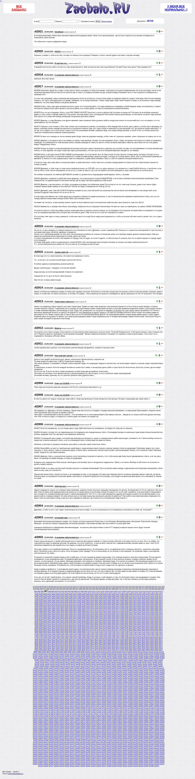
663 (57, 630)
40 (153, 587)
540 (45, 622)
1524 (83, 694)
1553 (104, 696)
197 (117, 598)
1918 (51, 726)
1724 (83, 710)
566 (156, 622)
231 (134, 600)
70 (120, 589)
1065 (35, 658)
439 (126, 614)
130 (87, 594)
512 (53, 620)
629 (40, 628)
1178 (104, 666)
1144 (57, 664)
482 (53, 618)
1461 (146, 688)
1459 (136, 688)
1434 (136, 686)
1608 (130, 700)
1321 (67, 678)
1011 (145, 652)
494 (104, 618)
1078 (104, 658)
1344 (56, 680)
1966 (41, 730)
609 (83, 626)
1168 (52, 666)
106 (115, 592)
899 (40, 646)
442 (139, 614)
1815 (35, 718)
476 (156, 616)
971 (92, 650)
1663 (157, 704)
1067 (46, 658)
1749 (83, 712)
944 (104, 648)
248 (79, 602)
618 (122, 626)
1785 (141, 714)
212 (53, 600)
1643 (51, 704)
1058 (130, 656)
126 (70, 594)
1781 (120, 714)
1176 (93, 666)
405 (109, 612)
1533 (130, 694)
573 (57, 624)
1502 (99, 692)
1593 (51, 700)
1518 (51, 694)
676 (113, 630)
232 (139, 600)
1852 (99, 720)
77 (143, 589)
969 (83, 650)
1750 (88, 712)
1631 (120, 702)
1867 (46, 722)
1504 (109, 692)
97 (79, 592)
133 (100, 594)
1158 (129, 664)
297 (160, 604)
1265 (35, 674)
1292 (46, 676)
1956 (120, 728)
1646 (67, 704)
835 (152, 640)
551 (92, 622)
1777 (99, 714)
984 (147, 650)
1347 (72, 680)
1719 (56, 710)
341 (92, 608)
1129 (108, 662)
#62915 (58, 52)
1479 (109, 690)
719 (40, 634)
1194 (56, 668)
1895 (62, 724)
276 (70, 604)
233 (143, 600)
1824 (83, 718)
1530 (114, 694)
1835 (141, 718)
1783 (130, 714)
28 (114, 587)
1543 (51, 696)
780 (45, 638)
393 (58, 612)
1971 (67, 730)
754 (62, 636)
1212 (151, 668)
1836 (146, 718)
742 (139, 634)
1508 (130, 692)
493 (100, 618)
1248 (78, 672)
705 (109, 632)
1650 (88, 704)
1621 (67, 702)
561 (134, 622)
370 (87, 610)
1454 (109, 688)
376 (113, 610)
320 (130, 606)
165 (109, 596)
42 (160, 587)
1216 (41, 670)
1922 (72, 726)
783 (57, 638)
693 (58, 632)
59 (84, 589)
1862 (151, 720)
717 (160, 632)
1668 (51, 706)
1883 (130, 722)
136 (113, 594)
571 (49, 624)
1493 (51, 692)
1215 (35, 670)
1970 (62, 730)
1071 (67, 658)
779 (40, 638)
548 (79, 622)
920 (130, 646)
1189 (160, 666)
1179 (109, 666)
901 (49, 646)
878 (79, 644)
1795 (62, 716)
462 (96, 616)
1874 (83, 722)
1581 (120, 698)
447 (160, 614)
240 (45, 602)
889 (126, 644)
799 (126, 638)
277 (75, 604)
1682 (125, 706)
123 (57, 594)
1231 (120, 670)
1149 (83, 664)
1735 (141, 710)
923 (143, 646)
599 (40, 626)
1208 (130, 668)
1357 (125, 680)
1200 (87, 668)
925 (152, 646)
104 (106, 592)
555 (109, 622)
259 (126, 602)
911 (92, 646)
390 (45, 612)
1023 (78, 654)
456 (70, 616)
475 (152, 616)
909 (83, 646)
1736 (146, 710)
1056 (120, 656)
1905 (114, 724)
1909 (136, 724)
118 (36, 594)
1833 (130, 718)
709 (126, 632)
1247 (72, 672)
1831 (120, 718)
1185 (140, 666)
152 (53, 596)
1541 (41, 696)
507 (160, 618)
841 (49, 642)
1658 (130, 704)
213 (57, 600)
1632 (125, 702)
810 (45, 640)
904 (62, 646)
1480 (114, 690)
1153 (104, 664)
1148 (78, 664)
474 (147, 616)
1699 (83, 708)
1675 (88, 706)
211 (49, 600)
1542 (46, 696)
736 (113, 634)
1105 (115, 660)
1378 (104, 682)
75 (136, 589)
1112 (150, 660)
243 (57, 602)
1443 (51, 688)
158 (79, 596)
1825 (88, 718)
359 (40, 610)
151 (49, 596)
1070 (62, 658)
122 (53, 594)
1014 (161, 652)
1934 (136, 726)
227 (117, 600)
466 (113, 616)
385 (152, 610)
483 (57, 618)
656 (156, 628)
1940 (35, 728)
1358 (130, 680)
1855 (114, 720)
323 (143, 606)
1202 (98, 668)
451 (49, 616)
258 (122, 602)
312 (96, 606)
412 (139, 612)
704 (105, 632)
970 (87, 650)
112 (140, 592)
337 (75, 608)
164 (104, 596)
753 (57, 636)
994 (61, 652)
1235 (141, 670)
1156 (119, 664)
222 (96, 600)
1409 (136, 684)
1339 (162, 678)
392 (53, 612)
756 (70, 636)
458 (79, 616)
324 (147, 606)
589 (126, 624)
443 (143, 614)
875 (66, 644)
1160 (140, 664)
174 (147, 596)
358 (36, 610)
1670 (62, 706)
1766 (41, 714)
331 (49, 608)
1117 (47, 662)
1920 (62, 726)
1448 (78, 688)
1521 (67, 694)
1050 (88, 656)
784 (62, 638)
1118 (52, 662)
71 (123, 589)
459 (83, 616)
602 (53, 626)
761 (92, 636)
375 (109, 610)
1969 (56, 730)
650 (130, 628)
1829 (109, 718)
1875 (88, 722)
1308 (130, 676)
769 (126, 636)
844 (62, 642)
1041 (41, 656)
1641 (41, 704)
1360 (141, 680)
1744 (56, 712)
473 (143, 616)
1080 (114, 658)
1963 (157, 728)
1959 (136, 728)
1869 (56, 722)
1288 (157, 674)
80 (153, 589)
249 (83, 602)
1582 (125, 698)
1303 (104, 676)
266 (156, 602)
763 (100, 636)
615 (109, 626)
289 (126, 604)
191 (92, 598)
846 (70, 642)
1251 (93, 672)
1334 (136, 678)
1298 (78, 676)
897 (160, 644)
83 (163, 589)
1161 (145, 664)
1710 (141, 708)
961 (49, 650)
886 (113, 644)
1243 (51, 672)
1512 (151, 692)
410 (130, 612)
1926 (93, 726)
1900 (88, 724)
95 (73, 592)
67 (110, 589)
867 (160, 642)
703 (100, 632)
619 (126, 626)
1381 (120, 682)
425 (66, 614)
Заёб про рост (61, 486)
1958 (130, 728)
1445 (62, 688)
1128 (103, 662)
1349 (83, 680)
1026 (93, 654)
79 (149, 589)
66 (107, 589)
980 (130, 650)
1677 (99, 706)
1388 (157, 682)
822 (96, 640)
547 (75, 622)
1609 (136, 700)
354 (147, 608)
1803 (104, 716)
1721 (67, 710)
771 (134, 636)
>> (1, 1)
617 (117, 626)
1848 (78, 720)
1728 (104, 710)
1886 (146, 722)
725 (66, 634)
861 (134, 642)
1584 (136, 698)
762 (96, 636)
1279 (109, 674)
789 (83, 638)
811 (49, 640)
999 (82, 652)
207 (160, 598)
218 (79, 600)
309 (83, 606)
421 (49, 614)
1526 (93, 694)
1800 (88, 716)
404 (105, 612)
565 (152, 622)
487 (75, 618)
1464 (162, 688)
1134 (134, 662)
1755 (114, 712)
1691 (41, 708)
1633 (130, 702)
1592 (46, 700)
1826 (93, 718)
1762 (151, 712)
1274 (83, 674)
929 (40, 648)
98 (83, 592)
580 (87, 624)
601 (49, 626)
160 (87, 596)
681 (134, 630)
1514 (162, 692)
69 (117, 589)
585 (109, 624)
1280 (114, 674)
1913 (157, 724)
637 (75, 628)
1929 (109, 726)
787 (75, 638)
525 (109, 620)
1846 (67, 720)
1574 (83, 698)
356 (156, 608)
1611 (146, 700)
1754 (109, 712)
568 (36, 624)
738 (122, 634)
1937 (151, 726)
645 (109, 628)
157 (75, 596)
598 (36, 626)
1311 (146, 676)
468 (122, 616)
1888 (157, 722)
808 (36, 640)
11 (58, 587)
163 (100, 596)
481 (49, 618)
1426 (93, 686)
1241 (41, 672)
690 (45, 632)
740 (130, 634)
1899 (83, 724)
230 (130, 600)
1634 (136, 702)
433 (100, 614)
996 (69, 652)
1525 (88, 694)
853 (100, 642)
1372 (72, 682)
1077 (99, 658)
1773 (78, 714)
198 (122, 598)
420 (45, 614)
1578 (104, 698)
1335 (141, 678)
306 (70, 606)
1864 (162, 720)
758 (79, 636)
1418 (51, 686)
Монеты (58, 328)
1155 (114, 664)
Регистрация (107, 21)
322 (139, 606)
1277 (99, 674)
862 (139, 642)
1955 (114, 728)
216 (70, 600)
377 (117, 610)
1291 (41, 676)
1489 (162, 690)
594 (147, 624)
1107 (125, 660)
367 (75, 610)
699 (83, 632)
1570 (62, 698)
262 (139, 602)
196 (113, 598)
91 (60, 592)
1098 (79, 660)
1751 (93, 712)
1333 (130, 678)
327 (160, 606)
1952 (99, 728)
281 (92, 604)
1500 (88, 692)
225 (109, 600)
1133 (129, 662)
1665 (35, 706)
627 (160, 626)
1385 (141, 682)
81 (156, 589)
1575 (88, 698)
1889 (162, 722)
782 (53, 638)
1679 (109, 706)
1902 (99, 724)
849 (83, 642)
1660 (141, 704)
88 (50, 592)
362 (53, 610)
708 (122, 632)
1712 (151, 708)
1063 (157, 656)
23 (97, 587)
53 (64, 589)
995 (65, 652)
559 (126, 622)
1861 (146, 720)
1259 (136, 672)
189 (83, 598)
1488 (157, 690)
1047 (72, 656)
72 (126, 589)
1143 (52, 664)
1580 (114, 698)
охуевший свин (61, 518)
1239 (162, 670)
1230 (114, 670)
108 (123, 592)
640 (87, 628)
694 (62, 632)
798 (122, 638)
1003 (103, 652)
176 (156, 596)
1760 (141, 712)
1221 (67, 670)
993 (56, 652)
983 (143, 650)
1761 (146, 712)
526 (113, 620)
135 (109, 594)
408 (122, 612)
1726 (93, 710)
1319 (56, 678)
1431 (120, 686)
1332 (125, 678)
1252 (99, 672)
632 (53, 628)
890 (130, 644)
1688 (157, 706)
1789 (162, 714)
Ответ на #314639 (62, 395)
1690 (35, 708)
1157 (124, 664)
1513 (157, 692)
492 (96, 618)
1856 (120, 720)
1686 (146, 706)
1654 (109, 704)
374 (104, 610)
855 (109, 642)
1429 (109, 686)
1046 (67, 656)
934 (62, 648)
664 (62, 630)
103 (102, 592)
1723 (78, 710)
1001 (93, 652)
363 (57, 610)
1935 (141, 726)
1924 (83, 726)
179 (40, 598)
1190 (36, 668)
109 (128, 592)
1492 (46, 692)
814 (62, 640)
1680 (114, 706)
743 (143, 634)
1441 (41, 688)
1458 (130, 688)
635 (66, 628)
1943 (51, 728)
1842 (46, 720)
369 (83, 610)
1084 (136, 658)
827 (117, 640)
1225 (88, 670)
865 (152, 642)
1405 (114, 684)
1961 (146, 728)
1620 (62, 702)
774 (147, 636)
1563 (157, 696)
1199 (82, 668)
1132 (124, 662)
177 (160, 596)
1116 (42, 662)
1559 (136, 696)
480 (45, 618)
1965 (35, 730)
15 (71, 587)
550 (87, 622)
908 (79, 646)
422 (53, 614)
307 (75, 606)
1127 (98, 662)
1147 (73, 664)
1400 (88, 684)
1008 (130, 652)
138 (121, 594)
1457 (125, 688)
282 (96, 604)
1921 (67, 726)
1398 (78, 684)
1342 (46, 680)
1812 (151, 716)
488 (79, 618)
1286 (146, 674)
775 (152, 636)
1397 (72, 684)
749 (40, 636)
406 (113, 612)
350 (130, 608)
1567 (46, 698)
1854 (109, 720)
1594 (56, 700)
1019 (56, 654)
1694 (56, 708)
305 (66, 606)
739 (126, 634)
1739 (162, 710)
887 (117, 644)
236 (156, 600)
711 (135, 632)
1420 (62, 686)
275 (66, 604)
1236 (146, 670)
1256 (120, 672)
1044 (56, 656)
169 (126, 596)
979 (126, 650)
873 (57, 644)
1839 (162, 718)
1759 (136, 712)
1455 (114, 688)
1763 (157, 712)
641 (92, 628)
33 (130, 587)
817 (75, 640)
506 (156, 618)
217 (75, 600)
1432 (125, 686)
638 (79, 628)
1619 (56, 702)
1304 (109, 676)
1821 (67, 718)
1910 (141, 724)
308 (79, 606)
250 (87, 602)
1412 (151, 684)
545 (66, 622)
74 (133, 589)
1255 (114, 672)
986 (156, 650)
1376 (93, 682)
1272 (72, 674)
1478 (104, 690)
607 (75, 626)
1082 (125, 658)
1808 (130, 716)
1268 (51, 674)
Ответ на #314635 (62, 383)
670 (87, 630)
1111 (145, 660)
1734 (136, 710)
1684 (136, 706)
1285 (141, 674)
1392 (46, 684)
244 (62, 602)
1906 (120, 724)
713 (143, 632)
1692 (46, 708)
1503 (104, 692)
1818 (51, 718)
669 (83, 630)
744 (147, 634)
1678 (104, 706)
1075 (88, 658)
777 (160, 636)
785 (66, 638)
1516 (41, 694)
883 (100, 644)
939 (83, 648)
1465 (35, 690)
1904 (109, 724)
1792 (46, 716)
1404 (109, 684)
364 (62, 610)
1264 (162, 672)
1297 (72, 676)
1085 (141, 658)
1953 (104, 728)
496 (113, 618)
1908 (130, 724)
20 (88, 587)
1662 (151, 704)
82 (159, 589)
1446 (67, 688)
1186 (145, 666)
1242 (46, 672)
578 (79, 624)
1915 (35, 726)
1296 (67, 676)
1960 (141, 728)
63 (97, 589)
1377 (99, 682)
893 (143, 644)
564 (147, 622)
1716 (41, 710)
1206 (119, 668)
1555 (114, 696)
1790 (35, 716)
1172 (73, 666)
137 (117, 594)
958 (36, 650)
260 (130, 602)
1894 (56, 724)
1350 (88, 680)
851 (92, 642)
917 (117, 646)
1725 (88, 710)
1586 (146, 698)
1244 (56, 672)
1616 (41, 702)
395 (66, 612)
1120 (62, 662)
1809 (136, 716)
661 (49, 630)
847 (75, 642)
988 (35, 652)
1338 (157, 678)
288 (122, 604)
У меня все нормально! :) (176, 8)
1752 (99, 712)
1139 (160, 662)
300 (45, 606)
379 (126, 610)
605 (66, 626)
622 (139, 626)
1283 (130, 674)
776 (156, 636)
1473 (78, 690)
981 (134, 650)
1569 (56, 698)
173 (143, 596)
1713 (157, 708)
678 (122, 630)
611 (92, 626)
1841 (41, 720)
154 (62, 596)
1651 (93, 704)
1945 (62, 728)
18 (81, 587)
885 (109, 644)
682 (139, 630)
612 (96, 626)
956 (156, 648)
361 (49, 610)
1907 (125, 724)
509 (40, 620)
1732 (125, 710)
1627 (99, 702)
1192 (46, 668)
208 (36, 600)
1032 (125, 654)
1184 (134, 666)
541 (49, 622)
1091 (42, 660)
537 (160, 620)
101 (93, 592)
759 (83, 636)
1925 (88, 726)
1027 (99, 654)
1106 (120, 660)
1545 (62, 696)
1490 (35, 692)
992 (52, 652)
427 (75, 614)
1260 (141, 672)
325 (152, 606)
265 (152, 602)
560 (130, 622)
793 (100, 638)
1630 (114, 702)
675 (109, 630)
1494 (56, 692)
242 (53, 602)
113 (144, 592)
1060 (141, 656)
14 (68, 587)
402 (96, 612)
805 (152, 638)
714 (147, 632)
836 (156, 640)
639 (83, 628)
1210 (140, 668)
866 (156, 642)
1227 (99, 670)
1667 (46, 706)
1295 (62, 676)
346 (113, 608)
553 (100, 622)
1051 (93, 656)
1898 (78, 724)
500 (130, 618)
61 (90, 589)
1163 (155, 664)
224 (104, 600)
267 (160, 602)
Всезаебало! (19, 8)
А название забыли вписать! (67, 75)
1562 (151, 696)
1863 (157, 720)
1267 (46, 674)
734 (104, 634)
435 (109, 614)
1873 (78, 722)
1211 (145, 668)
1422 (72, 686)
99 (86, 592)
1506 (120, 692)
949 (126, 648)
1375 (88, 682)
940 (87, 648)
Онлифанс (59, 32)
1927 (99, 726)
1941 (41, 728)
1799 (83, 716)
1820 (62, 718)
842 (53, 642)
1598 (78, 700)
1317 (46, 678)
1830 (114, 718)
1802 (99, 716)
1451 (93, 688)
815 (66, 640)
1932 (125, 726)
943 (100, 648)
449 (40, 616)
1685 (141, 706)
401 (92, 612)
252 (96, 602)
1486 (146, 690)
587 (117, 624)
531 (134, 620)
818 (79, 640)
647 (117, 628)
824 (104, 640)
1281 (120, 674)
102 (98, 592)
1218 (51, 670)
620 (130, 626)
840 (45, 642)
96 (76, 592)
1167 (47, 666)
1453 (104, 688)
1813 (157, 716)
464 (104, 616)
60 (87, 589)
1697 (72, 708)
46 (41, 589)
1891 (41, 724)
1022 (72, 654)
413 (143, 612)
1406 (120, 684)
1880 (114, 722)
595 (152, 624)
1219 (56, 670)
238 (36, 602)
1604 (109, 700)
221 (92, 600)
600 (45, 626)
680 (130, 630)
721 (49, 634)
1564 (162, 696)
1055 (114, 656)
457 (75, 616)
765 (109, 636)
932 (53, 648)
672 (96, 630)
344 (104, 608)
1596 (67, 700)
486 (70, 618)
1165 (37, 666)
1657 (125, 704)
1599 (83, 700)
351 (134, 608)
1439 (162, 686)
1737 (151, 710)
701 (92, 632)
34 (133, 587)
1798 (78, 716)
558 (122, 622)
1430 (114, 686)
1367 (46, 682)
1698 (78, 708)
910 (88, 646)
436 (113, 614)
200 (130, 598)
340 (87, 608)
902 (53, 646)
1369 (56, 682)
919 (126, 646)
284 (104, 604)
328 (36, 608)
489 (83, 618)
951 (134, 648)
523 (100, 620)
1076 (93, 658)
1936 (146, 726)
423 (57, 614)
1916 (41, 726)
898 (36, 646)
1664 (162, 704)
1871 (67, 722)
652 (139, 628)
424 (62, 614)
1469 (56, 690)
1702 (99, 708)
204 (147, 598)
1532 (125, 694)
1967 (46, 730)
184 (62, 598)
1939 (162, 726)
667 (75, 630)
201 (134, 598)
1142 (47, 664)
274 (62, 604)
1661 (146, 704)
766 (113, 636)
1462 (151, 688)
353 (143, 608)
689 (40, 632)
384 (147, 610)
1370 (62, 682)
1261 (146, 672)
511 (49, 620)
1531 (120, 694)
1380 (114, 682)
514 (62, 620)
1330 (114, 678)
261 (134, 602)
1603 (104, 700)
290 (130, 604)
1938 (157, 726)
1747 (72, 712)
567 (160, 622)
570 (45, 624)
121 (49, 594)
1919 (56, 726)
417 (160, 612)
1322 (72, 678)
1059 (136, 656)
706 (113, 632)
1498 (78, 692)
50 (54, 589)
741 (134, 634)
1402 (99, 684)
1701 (93, 708)
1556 (120, 696)
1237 (151, 670)
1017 (46, 654)
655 (152, 628)
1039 (162, 654)
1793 (51, 716)
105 (110, 592)
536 (156, 620)
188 (79, 598)
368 (79, 610)
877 (75, 644)
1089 (162, 658)
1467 (46, 690)
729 (83, 634)
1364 (162, 680)
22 (94, 587)
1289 (162, 674)
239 (40, 602)
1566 (41, 698)
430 (87, 614)
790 (87, 638)
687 (160, 630)
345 (109, 608)
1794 (56, 716)
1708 (130, 708)
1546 (67, 696)
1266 (41, 674)
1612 (151, 700)
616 (113, 626)
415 (152, 612)
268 (36, 604)
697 (75, 632)
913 (100, 646)
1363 (157, 680)
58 (81, 589)
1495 (62, 692)
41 (156, 587)
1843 (51, 720)
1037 (151, 654)
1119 (57, 662)
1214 (161, 668)
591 (134, 624)
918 (122, 646)
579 (83, 624)
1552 (99, 696)
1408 (130, 684)
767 (117, 636)
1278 (104, 674)
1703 (104, 708)
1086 (146, 658)
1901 (93, 724)
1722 (72, 710)
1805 (114, 716)
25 (104, 587)
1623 (78, 702)
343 (100, 608)
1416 (41, 686)
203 (143, 598)
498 (122, 618)
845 (66, 642)
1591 (41, 700)
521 (92, 620)
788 (79, 638)
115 (152, 592)
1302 (99, 676)
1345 (62, 680)
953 (143, 648)
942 (96, 648)
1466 (41, 690)
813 (57, 640)
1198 (77, 668)
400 (88, 612)
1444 (56, 688)
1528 (104, 694)
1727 (99, 710)
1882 (125, 722)
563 (143, 622)
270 (45, 604)
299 (40, 606)
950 (130, 648)
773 (143, 636)
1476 (93, 690)
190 (87, 598)
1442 (46, 688)
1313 (157, 676)
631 (49, 628)
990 (44, 652)
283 (100, 604)
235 (152, 600)
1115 (37, 662)
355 (152, 608)
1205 (114, 668)
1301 (93, 676)
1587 (151, 698)
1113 (155, 660)
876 (70, 644)
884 (104, 644)
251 (92, 602)
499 (126, 618)
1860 (141, 720)
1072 (72, 658)
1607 (125, 700)
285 (109, 604)
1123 (78, 662)
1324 (83, 678)
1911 (146, 724)
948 (122, 648)
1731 (120, 710)
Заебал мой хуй (61, 252)
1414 (162, 684)
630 (45, 628)
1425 (88, 686)
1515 (35, 694)
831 (134, 640)
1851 (93, 720)
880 (87, 644)
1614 (162, 700)
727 (75, 634)
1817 (46, 718)
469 (126, 616)
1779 (109, 714)
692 (53, 632)
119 (40, 594)
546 (70, 622)
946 (113, 648)
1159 (134, 664)
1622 (72, 702)
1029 (109, 654)
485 (66, 618)
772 (139, 636)
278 (79, 604)
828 (122, 640)
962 (53, 650)
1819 (56, 718)
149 (40, 596)
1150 (88, 664)
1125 (88, 662)
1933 (130, 726)
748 (36, 636)
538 (36, 622)
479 (40, 618)
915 (109, 646)
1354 (109, 680)
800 (130, 638)
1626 (93, 702)
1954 (109, 728)
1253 (104, 672)
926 (156, 646)
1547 (72, 696)
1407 (125, 684)
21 (91, 587)
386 (156, 610)
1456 (120, 688)
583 (100, 624)
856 (113, 642)
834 (147, 640)
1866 (41, 722)
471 (134, 616)
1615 (35, 702)
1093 (53, 660)
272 (53, 604)
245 (66, 602)
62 (94, 589)
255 (109, 602)
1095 (63, 660)
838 (36, 642)
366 (70, 610)
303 (58, 606)
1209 (135, 668)
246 (70, 602)
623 (143, 626)
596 (156, 624)
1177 (98, 666)
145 (151, 594)
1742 (46, 712)
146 (156, 594)
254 (104, 602)
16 (74, 587)
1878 (104, 722)
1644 (56, 704)
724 (62, 634)
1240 (35, 672)
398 (79, 612)
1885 (141, 722)
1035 (141, 654)
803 (143, 638)
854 (104, 642)
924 (147, 646)
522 (96, 620)
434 (104, 614)
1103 (105, 660)
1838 (157, 718)
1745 (62, 712)
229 (126, 600)
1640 (35, 704)
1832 (125, 718)
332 (53, 608)
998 (78, 652)
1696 (67, 708)
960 (45, 650)
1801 (93, 716)
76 (140, 589)
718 (36, 634)
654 (147, 628)
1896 (67, 724)
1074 (83, 658)
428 (79, 614)
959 (40, 650)
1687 (151, 706)
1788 (157, 714)
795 (109, 638)
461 (92, 616)
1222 (72, 670)
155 (66, 596)
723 (57, 634)
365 (66, 610)
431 (92, 614)
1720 (62, 710)
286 (113, 604)
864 (147, 642)
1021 (67, 654)
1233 (130, 670)
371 (92, 610)
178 (36, 598)
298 (36, 606)
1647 (72, 704)
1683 (130, 706)
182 (53, 598)
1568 (51, 698)
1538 (157, 694)
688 (36, 632)
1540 (35, 696)
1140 (37, 664)
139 (126, 594)
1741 (41, 712)
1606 (120, 700)
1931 (120, 726)
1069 (56, 658)
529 (126, 620)
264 (147, 602)
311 (92, 606)
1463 (157, 688)
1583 (130, 698)
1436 (146, 686)
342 (96, 608)
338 (79, 608)
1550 (88, 696)
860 (130, 642)
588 (122, 624)
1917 (46, 726)
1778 (104, 714)
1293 (51, 676)
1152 (98, 664)
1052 (99, 656)
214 (62, 600)
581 (92, 624)
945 (109, 648)
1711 (146, 708)
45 (38, 589)
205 (152, 598)
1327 (99, 678)
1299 (83, 676)
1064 (162, 656)
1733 (130, 710)
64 (100, 589)
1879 (109, 722)
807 (160, 638)
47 (44, 589)
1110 (141, 660)
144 (147, 594)
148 (36, 596)
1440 (35, 688)
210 (45, 600)
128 (79, 594)
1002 (98, 652)
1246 (67, 672)
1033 (130, 654)
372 (96, 610)
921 (134, 646)
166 (113, 596)
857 (117, 642)
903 (58, 646)
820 (87, 640)
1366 (41, 682)
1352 (99, 680)
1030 (114, 654)
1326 (93, 678)
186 (70, 598)
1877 (99, 722)
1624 (83, 702)
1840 (35, 720)
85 (39, 592)
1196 (67, 668)
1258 (130, 672)
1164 (160, 664)
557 (117, 622)
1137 (150, 662)
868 (36, 644)
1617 (46, 702)
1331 (120, 678)
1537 (151, 694)
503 (143, 618)
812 (53, 640)
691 (49, 632)
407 (117, 612)
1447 (72, 688)
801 (134, 638)
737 (117, 634)
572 (53, 624)
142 (139, 594)
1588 (157, 698)
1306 (120, 676)
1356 (120, 680)
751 (49, 636)
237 (160, 600)
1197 (72, 668)
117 (161, 592)
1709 (136, 708)
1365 (35, 682)
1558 (130, 696)
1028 (104, 654)
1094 (58, 660)
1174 (83, 666)
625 (152, 626)
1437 (151, 686)
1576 (93, 698)
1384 (136, 682)
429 (83, 614)
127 (74, 594)
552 (96, 622)
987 (160, 650)
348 (122, 608)
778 (36, 638)
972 (96, 650)
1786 (146, 714)
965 (66, 650)
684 (147, 630)
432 (96, 614)
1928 (104, 726)
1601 (93, 700)
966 (70, 650)
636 (70, 628)
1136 (144, 662)
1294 (56, 676)
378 (122, 610)
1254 (109, 672)
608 (79, 626)
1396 (67, 684)
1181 (119, 666)
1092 (47, 660)
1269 (56, 674)
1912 (151, 724)
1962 (151, 728)
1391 (41, 684)
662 (53, 630)
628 (36, 628)
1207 (124, 668)
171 (134, 596)
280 (87, 604)
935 (66, 648)
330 (45, 608)
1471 (67, 690)
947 (117, 648)
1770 (62, 714)
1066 (41, 658)
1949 (83, 728)
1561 (146, 696)
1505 (114, 692)
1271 (67, 674)
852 (96, 642)
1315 (35, 678)
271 (49, 604)
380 (130, 610)
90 (56, 592)
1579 (109, 698)
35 (137, 587)
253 (100, 602)
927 (160, 646)
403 (100, 612)
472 (139, 616)
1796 (67, 716)
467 (117, 616)
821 (92, 640)
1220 (62, 670)
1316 (41, 678)
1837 (151, 718)
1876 (93, 722)
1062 (151, 656)
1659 (136, 704)
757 (75, 636)
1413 (157, 684)
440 (130, 614)
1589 (162, 698)
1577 (99, 698)
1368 (51, 682)
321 (134, 606)
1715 (35, 710)
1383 (130, 682)
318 (122, 606)
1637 (151, 702)
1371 (67, 682)
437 (117, 614)
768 (122, 636)
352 (139, 608)
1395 (62, 684)
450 (45, 616)
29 (117, 587)
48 (48, 589)
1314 (162, 676)
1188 (155, 666)
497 (117, 618)
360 (45, 610)
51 (58, 589)
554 (104, 622)
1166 (42, 666)
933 (57, 648)
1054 (109, 656)
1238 (157, 670)
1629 (109, 702)
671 (92, 630)
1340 (35, 680)
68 (113, 589)
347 (117, 608)
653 (143, 628)
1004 (108, 652)
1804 (109, 716)
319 (126, 606)
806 (156, 638)
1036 (146, 654)
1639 (162, 702)
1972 (72, 730)
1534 (136, 694)
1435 (141, 686)
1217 (46, 670)
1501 (93, 692)
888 (122, 644)
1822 (72, 718)
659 (40, 630)
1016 (41, 654)
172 (139, 596)
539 (40, 622)
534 (147, 620)
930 (45, 648)
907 (75, 646)
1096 (68, 660)
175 (152, 596)
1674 (83, 706)
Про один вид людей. (64, 356)
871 (49, 644)
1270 (62, 674)
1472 (72, 690)
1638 (157, 702)
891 (134, 644)
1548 (78, 696)
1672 (72, 706)
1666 (41, 706)
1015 (35, 654)
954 (147, 648)
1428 (104, 686)
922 (139, 646)
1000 (87, 652)
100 (89, 592)
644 (104, 628)
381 (134, 610)
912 (96, 646)
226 (113, 600)
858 (122, 642)
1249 (83, 672)
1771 (67, 714)
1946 (67, 728)
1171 (68, 666)
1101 (95, 660)
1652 (99, 704)
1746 (67, 712)
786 (70, 638)
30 (120, 587)
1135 (139, 662)
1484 (136, 690)
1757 (125, 712)
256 (113, 602)
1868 (51, 722)
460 (87, 616)
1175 (88, 666)
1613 (157, 700)
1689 (162, 706)
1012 (151, 652)
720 (45, 634)
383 (143, 610)
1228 (104, 670)
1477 (99, 690)
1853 (104, 720)
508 (36, 620)
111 (136, 592)
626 (156, 626)
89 (53, 592)
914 (104, 646)
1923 (78, 726)
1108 (130, 660)
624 (147, 626)
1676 (93, 706)
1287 (151, 674)
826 (113, 640)
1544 (56, 696)
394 (62, 612)
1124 (83, 662)
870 (45, 644)
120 (44, 594)
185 (66, 598)
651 (134, 628)
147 (160, 594)
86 (42, 592)
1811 (146, 716)
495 (109, 618)
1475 (88, 690)
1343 (51, 680)
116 (157, 592)
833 (143, 640)
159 (83, 596)
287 (117, 604)
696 (70, 632)
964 (62, 650)
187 (75, 598)
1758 (130, 712)
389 (40, 612)
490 (87, 618)
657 (160, 628)
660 (45, 630)
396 (70, 612)
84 (36, 592)
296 (156, 604)
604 (62, 626)
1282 (125, 674)
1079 (109, 658)
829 (126, 640)
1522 (72, 694)
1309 (136, 676)
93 (66, 592)
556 (113, 622)
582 (96, 624)
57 (77, 589)
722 (53, 634)
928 (36, 648)
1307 (125, 676)
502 (139, 618)
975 (109, 650)
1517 (46, 694)
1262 (151, 672)
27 (110, 587)
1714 (162, 708)
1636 (146, 702)
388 (36, 612)
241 (49, 602)
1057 (125, 656)
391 (49, 612)
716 (156, 632)
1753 (104, 712)
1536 (146, 694)
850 (87, 642)
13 (65, 587)
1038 (157, 654)
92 (63, 592)
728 (79, 634)
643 (100, 628)
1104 (110, 660)
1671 (67, 706)
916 (113, 646)
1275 (88, 674)
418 (36, 614)
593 (143, 624)
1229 (109, 670)
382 (139, 610)
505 (152, 618)
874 (62, 644)
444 (147, 614)
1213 (156, 668)
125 (66, 594)
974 (104, 650)
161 (92, 596)
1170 (63, 666)
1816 (41, 718)
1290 (35, 676)
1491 (41, 692)
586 (113, 624)
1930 (114, 726)
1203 (103, 668)
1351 (93, 680)
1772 (72, 714)
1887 (151, 722)
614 (104, 626)
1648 (78, 704)
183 (57, 598)
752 (53, 636)
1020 (62, 654)
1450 (88, 688)
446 (156, 614)
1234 (136, 670)
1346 (67, 680)
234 (147, 600)
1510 (141, 692)
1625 (88, 702)
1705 (114, 708)
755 (66, 636)
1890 (35, 724)
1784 (136, 714)
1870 (62, 722)
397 (75, 612)
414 (147, 612)
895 (152, 644)
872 (53, 644)
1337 (151, 678)
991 (48, 652)
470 (130, 616)
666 (70, 630)
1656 (120, 704)
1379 (109, 682)
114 (148, 592)
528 (122, 620)
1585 (141, 698)
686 (156, 630)
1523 (78, 694)
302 (53, 606)
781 (49, 638)
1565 (35, 698)
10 (55, 587)
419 (40, 614)
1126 (93, 662)
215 (66, 600)
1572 (72, 698)
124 (62, 594)
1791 (41, 716)
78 (146, 589)
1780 (114, 714)
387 (160, 610)
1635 (141, 702)
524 (104, 620)
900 (45, 646)
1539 (162, 694)
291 (134, 604)
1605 (114, 700)
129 (83, 594)
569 (40, 624)
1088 (157, 658)
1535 (141, 694)
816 (70, 640)
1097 (74, 660)
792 (96, 638)
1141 (42, 664)
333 (57, 608)
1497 (72, 692)
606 (70, 626)
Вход (98, 21)
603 (58, 626)
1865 (35, 722)
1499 (83, 692)
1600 (88, 700)
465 (109, 616)
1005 (114, 652)
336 (70, 608)
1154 (109, 664)
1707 (125, 708)
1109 (136, 660)
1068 (51, 658)
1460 (141, 688)
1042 (46, 656)
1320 (62, 678)
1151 (93, 664)
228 (122, 600)
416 (156, 612)
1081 (120, 658)
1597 (72, 700)
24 (101, 587)
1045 (62, 656)
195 (109, 598)
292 (139, 604)
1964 (162, 728)
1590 (35, 700)
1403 (104, 684)
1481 (120, 690)
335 (66, 608)
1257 (125, 672)
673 (100, 630)
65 (103, 589)
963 (57, 650)
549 (83, 622)
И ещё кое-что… (61, 63)
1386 (146, 682)
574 (62, 624)
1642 (46, 704)
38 (147, 587)
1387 (151, 682)
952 (139, 648)
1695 (62, 708)
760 (87, 636)
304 (62, 606)
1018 (51, 654)
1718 (51, 710)
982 (139, 650)
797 (117, 638)
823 (100, 640)
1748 (78, 712)
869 (40, 644)
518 (79, 620)
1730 (114, 710)
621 (134, 626)
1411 (146, 684)
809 (40, 640)
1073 (78, 658)
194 (104, 598)
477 (160, 616)
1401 (93, 684)
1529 (109, 694)
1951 (93, 728)
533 (143, 620)
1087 (151, 658)
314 (104, 606)
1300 (88, 676)
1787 (151, 714)
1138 (155, 662)
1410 (141, 684)
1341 (41, 680)
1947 (72, 728)
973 (100, 650)
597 (160, 624)
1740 (35, 712)
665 (66, 630)
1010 (140, 652)
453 (57, 616)
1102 (100, 660)
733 (100, 634)
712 (139, 632)
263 (143, 602)
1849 (83, 720)
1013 (156, 652)
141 (134, 594)
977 (117, 650)
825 (109, 640)
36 (140, 587)
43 (163, 587)
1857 (125, 720)
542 (53, 622)
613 (100, 626)
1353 (104, 680)
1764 (162, 712)
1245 (62, 672)
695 (66, 632)
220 (87, 600)
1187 (150, 666)
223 (100, 600)
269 (40, 604)
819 (83, 640)
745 (152, 634)
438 (122, 614)
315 (109, 606)
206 (156, 598)
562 (139, 622)
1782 (125, 714)
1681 (120, 706)
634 (62, 628)
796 (113, 638)
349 (126, 608)
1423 (78, 686)
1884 (136, 722)
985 (152, 650)
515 (66, 620)
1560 (141, 696)
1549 (83, 696)
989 (39, 652)
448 (36, 616)
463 (100, 616)
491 (92, 618)
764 (104, 636)
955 (152, 648)
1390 (35, 684)
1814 (162, 716)
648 (122, 628)
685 (152, 630)
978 (122, 650)
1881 (120, 722)
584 (104, 624)
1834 (136, 718)
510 (45, 620)
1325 (88, 678)
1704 (109, 708)
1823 (78, 718)
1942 (46, 728)
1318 (51, 678)
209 (40, 600)
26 (107, 587)
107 (119, 592)
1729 (109, 710)
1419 (56, 686)
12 (61, 587)
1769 (56, 714)
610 (88, 626)
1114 (160, 660)
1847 (72, 720)
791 (92, 638)
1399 (83, 684)
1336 (146, 678)
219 (83, 600)
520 (87, 620)
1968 (51, 730)
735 (109, 634)
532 (139, 620)
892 (139, 644)
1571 (67, 698)
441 (134, 614)
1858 (130, 720)
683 (143, 630)
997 (74, 652)
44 (35, 589)
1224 (83, 670)
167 (117, 596)
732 (96, 634)
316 (113, 606)
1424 (83, 686)
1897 (72, 724)
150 (45, 596)
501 (134, 618)
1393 (51, 684)
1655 (114, 704)
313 (100, 606)
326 (156, 606)
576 (70, 624)
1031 (120, 654)
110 (132, 592)
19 (84, 587)
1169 (57, 666)
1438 (157, 686)
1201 (93, 668)
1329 (109, 678)
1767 (46, 714)
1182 (124, 666)
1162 (150, 664)
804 (147, 638)
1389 (162, 682)
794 (104, 638)
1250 (88, 672)
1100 (89, 660)
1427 (99, 686)
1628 (104, 702)
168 (122, 596)
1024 (83, 654)
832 (139, 640)
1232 (125, 670)
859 (126, 642)
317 (117, 606)
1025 (88, 654)
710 (130, 632)
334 (62, 608)
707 (117, 632)
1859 (136, 720)
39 (150, 587)
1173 (78, 666)
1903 (104, 724)
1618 (51, 702)
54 (67, 589)
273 (57, 604)
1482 (125, 690)
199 (126, 598)
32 (127, 587)
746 (156, 634)
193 (100, 598)
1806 (120, 716)
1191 (41, 668)
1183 (129, 666)
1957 (125, 728)
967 (75, 650)
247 (75, 602)
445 (152, 614)
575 (66, 624)
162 (96, 596)
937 (75, 648)
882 (96, 644)
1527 (99, 694)
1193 (51, 668)
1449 (83, 688)
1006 (119, 652)
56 (74, 589)
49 (51, 589)
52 (61, 589)
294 (147, 604)
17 (78, 587)
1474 (83, 690)
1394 (56, 684)
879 (83, 644)
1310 (141, 676)
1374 (83, 682)
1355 (114, 680)
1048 (78, 656)
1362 (151, 680)
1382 (125, 682)
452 (53, 616)
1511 (146, 692)
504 (147, 618)
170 (130, 596)
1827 (99, 718)
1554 (109, 696)
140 (130, 594)
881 (92, 644)
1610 (141, 700)
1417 (46, 686)
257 (117, 602)
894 (147, 644)
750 (45, 636)
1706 (120, 708)
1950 (88, 728)
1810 (141, 716)
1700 (88, 708)
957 (160, 648)
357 (160, 608)
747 (160, 634)
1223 (78, 670)
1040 (35, 656)
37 (143, 587)
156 (70, 596)
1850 (88, 720)
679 (126, 630)
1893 (51, 724)
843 (57, 642)
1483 (130, 690)
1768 (51, 714)
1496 (67, 692)
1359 (136, 680)
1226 (93, 670)
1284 (136, 674)
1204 (108, 668)
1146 (68, 664)
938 (79, 648)
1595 (62, 700)
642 (96, 628)
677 (117, 630)
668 (79, 630)
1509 (136, 692)
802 (139, 638)
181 (49, 598)
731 (92, 634)
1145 (63, 664)
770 (130, 636)
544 (62, 622)
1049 (83, 656)
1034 (136, 654)
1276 (93, 674)
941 (92, 648)
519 (83, 620)
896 (156, 644)
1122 (73, 662)
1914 (162, 724)
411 (135, 612)
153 (57, 596)
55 (71, 589)
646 (113, 628)
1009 (135, 652)
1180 (114, 666)
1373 (78, 682)
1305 (114, 676)
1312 (151, 676)
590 (130, 624)
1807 (125, 716)
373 (100, 610)
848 (79, 642)
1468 (51, 690)
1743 (51, 712)
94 (69, 592)
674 (104, 630)
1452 (99, 688)
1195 (62, 668)
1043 (51, 656)
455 (66, 616)
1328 (104, 678)
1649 (83, 704)
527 (117, 620)
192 (96, 598)
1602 (99, 700)
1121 (67, 662)
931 (49, 648)
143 (143, 594)
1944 (56, 728)
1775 (88, 714)
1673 (78, 706)
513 (57, 620)
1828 (104, 718)
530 (130, 620)
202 (139, 598)
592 (139, 624)
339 (83, 608)
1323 (78, 678)
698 (79, 632)
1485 (141, 690)
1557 (125, 696)
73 (130, 589)
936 (70, 648)
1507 (125, 692)
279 (83, 604)
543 (57, 622)
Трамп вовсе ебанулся (64, 302)
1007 (124, 652)
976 (113, 650)
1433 (130, 686)
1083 (130, 658)
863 (143, 642)
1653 (104, 704)
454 (62, 616)
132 (96, 594)
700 (88, 632)
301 (49, 606)
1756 (120, 712)
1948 (78, 728)
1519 (56, 694)
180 (45, 598)
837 (160, 640)
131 (92, 594)
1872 (72, 722)
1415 (35, 686)
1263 (157, 672)
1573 (78, 698)
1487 (151, 690)
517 (75, 620)
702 (96, 632)
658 (36, 630)
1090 (37, 660)
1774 (83, 714)
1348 (78, 680)
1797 (72, 716)
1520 (62, 694)
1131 (119, 662)
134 (104, 594)
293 (143, 604)
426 (70, 614)
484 (62, 618)
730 (87, 634)
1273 (78, 674)
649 (126, 628)
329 (40, 608)
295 (152, 604)
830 (130, 640)
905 (66, 646)
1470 (62, 690)
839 (40, 642)
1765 (35, 714)
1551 (93, 696)
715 (152, 632)
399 (83, 612)
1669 (56, 706)
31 (124, 587)
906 (70, 646)
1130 (114, 662)
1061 (146, 656)
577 (75, 624)
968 (79, 650)
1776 (93, 714)
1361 (146, 680)
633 (57, 628)
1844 (56, 720)
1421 (67, 686)
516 (70, 620)
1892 (46, 724)
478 (36, 618)
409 (126, 612)
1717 (46, 710)
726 (70, 634)
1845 (62, 720)
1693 (51, 708)
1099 (84, 660)
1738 (157, 710)
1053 (104, 656)
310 (88, 606)
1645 (62, 704)
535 (152, 620)
